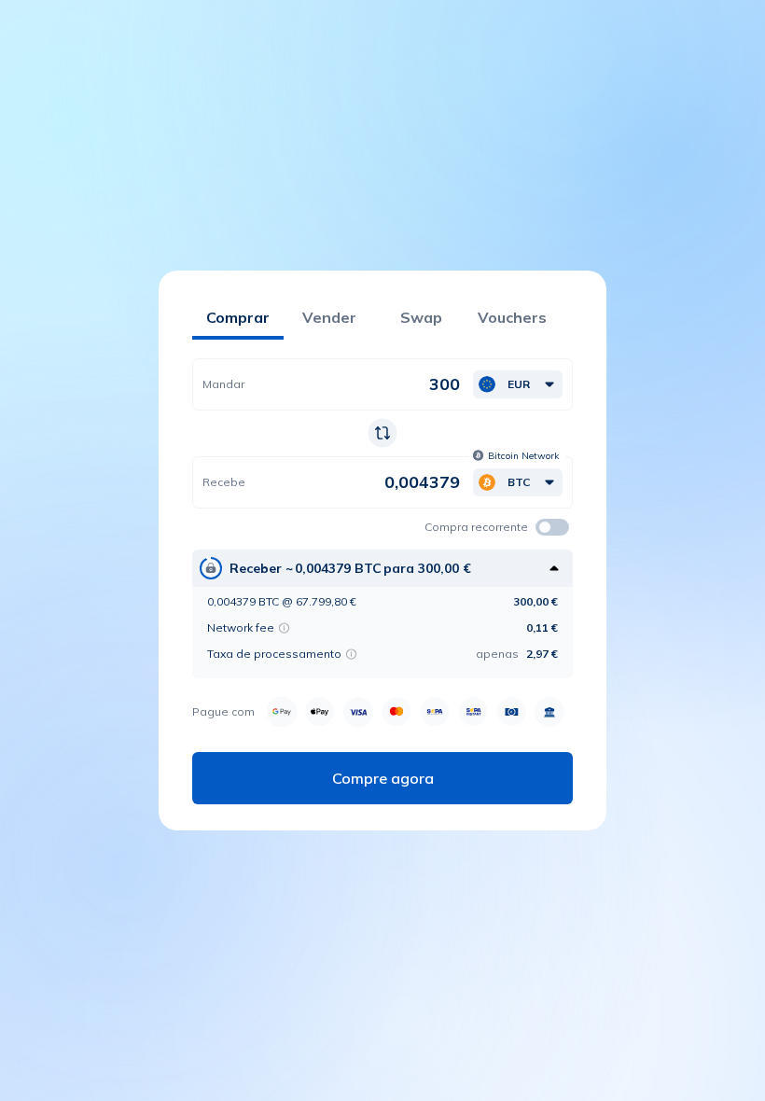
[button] (517, 384)
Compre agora (383, 778)
